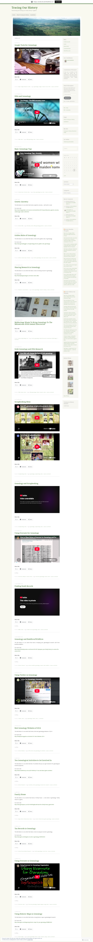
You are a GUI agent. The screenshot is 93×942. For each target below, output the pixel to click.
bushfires (33, 665)
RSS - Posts (66, 107)
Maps (22, 936)
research (43, 86)
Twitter (19, 718)
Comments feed (67, 48)
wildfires (47, 665)
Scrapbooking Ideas (22, 402)
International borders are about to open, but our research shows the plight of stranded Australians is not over (70, 239)
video (29, 86)
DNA (19, 139)
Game (30, 818)
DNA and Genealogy (23, 96)
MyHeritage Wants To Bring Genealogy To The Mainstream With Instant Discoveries (33, 323)
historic (36, 936)
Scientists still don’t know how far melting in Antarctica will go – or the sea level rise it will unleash (70, 308)
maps (39, 936)
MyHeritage (54, 338)
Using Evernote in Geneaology (27, 861)
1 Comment (41, 718)
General (20, 192)
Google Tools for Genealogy (26, 45)
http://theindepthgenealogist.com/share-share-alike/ (27, 275)
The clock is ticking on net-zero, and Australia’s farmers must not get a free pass (70, 326)
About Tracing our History (23, 15)
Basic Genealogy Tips (23, 149)
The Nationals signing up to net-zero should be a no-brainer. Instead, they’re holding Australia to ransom (70, 331)
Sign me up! (67, 98)
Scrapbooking (21, 473)
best (34, 750)
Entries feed (66, 46)
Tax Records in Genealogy (25, 829)
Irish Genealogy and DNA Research (29, 349)
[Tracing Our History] (46, 27)
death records (30, 629)
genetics (42, 225)
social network (25, 289)
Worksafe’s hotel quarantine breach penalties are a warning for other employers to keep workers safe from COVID (70, 282)
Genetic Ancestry (21, 202)
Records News (24, 851)
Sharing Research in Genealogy (27, 267)
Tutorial (25, 192)
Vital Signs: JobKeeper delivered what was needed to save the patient (70, 250)
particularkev (68, 209)
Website (23, 750)
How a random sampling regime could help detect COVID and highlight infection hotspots (70, 245)
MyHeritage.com (24, 338)
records (43, 851)
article (32, 225)
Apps (19, 86)
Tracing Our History (24, 7)
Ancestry (29, 225)
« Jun (65, 175)
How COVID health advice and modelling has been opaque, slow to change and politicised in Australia (70, 276)
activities (30, 784)
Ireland (22, 392)
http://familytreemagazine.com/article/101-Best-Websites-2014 (29, 736)
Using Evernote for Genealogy (27, 533)
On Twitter (66, 139)
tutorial (46, 257)
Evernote (20, 576)
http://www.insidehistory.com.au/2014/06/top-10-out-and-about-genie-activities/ (33, 770)
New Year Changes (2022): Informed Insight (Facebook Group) (69, 234)
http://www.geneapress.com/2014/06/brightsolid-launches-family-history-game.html (34, 804)
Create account (67, 41)
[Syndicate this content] (64, 229)
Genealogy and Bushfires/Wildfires (29, 639)
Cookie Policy (30, 939)
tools (47, 86)
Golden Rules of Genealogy (25, 235)
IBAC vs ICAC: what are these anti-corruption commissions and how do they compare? (70, 255)
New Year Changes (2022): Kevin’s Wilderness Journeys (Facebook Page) (69, 297)
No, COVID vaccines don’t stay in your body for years (70, 265)
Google (22, 86)
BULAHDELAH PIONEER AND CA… (71, 207)
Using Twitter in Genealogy (26, 675)
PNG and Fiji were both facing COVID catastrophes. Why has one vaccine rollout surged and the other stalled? (70, 260)
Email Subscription (68, 85)
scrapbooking (37, 473)
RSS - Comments (67, 110)
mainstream (49, 338)
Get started (58, 1)
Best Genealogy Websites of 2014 (28, 728)
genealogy (36, 86)
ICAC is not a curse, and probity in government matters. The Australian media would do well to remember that (70, 270)
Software (24, 576)
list (40, 750)
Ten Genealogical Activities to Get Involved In (33, 760)
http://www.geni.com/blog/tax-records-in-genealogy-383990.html (30, 837)
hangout (42, 904)
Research (26, 86)
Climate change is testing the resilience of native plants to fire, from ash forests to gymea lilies (70, 338)
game (45, 818)
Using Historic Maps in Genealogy (28, 914)
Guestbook (32, 15)
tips (22, 192)
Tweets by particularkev (69, 141)
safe (44, 665)
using (45, 904)
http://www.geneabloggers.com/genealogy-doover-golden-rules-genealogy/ (32, 243)
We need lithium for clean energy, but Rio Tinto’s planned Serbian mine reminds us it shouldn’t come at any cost (70, 302)
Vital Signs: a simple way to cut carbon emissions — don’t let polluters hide (70, 350)
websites (43, 750)
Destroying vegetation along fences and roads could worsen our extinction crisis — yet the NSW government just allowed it (70, 320)
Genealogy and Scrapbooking (26, 484)
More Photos (66, 396)
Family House (20, 794)
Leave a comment (54, 86)
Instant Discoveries (43, 338)
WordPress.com (67, 50)
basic (35, 192)
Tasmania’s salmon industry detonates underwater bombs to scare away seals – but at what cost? (70, 314)
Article (19, 225)
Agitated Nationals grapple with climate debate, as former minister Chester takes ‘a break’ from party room (70, 344)
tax (46, 851)
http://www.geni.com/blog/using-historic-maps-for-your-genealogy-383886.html (33, 922)
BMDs (19, 629)
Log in (65, 44)
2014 (29, 750)
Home (13, 15)
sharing (44, 289)
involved (42, 784)
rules (42, 257)
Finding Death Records (24, 586)
